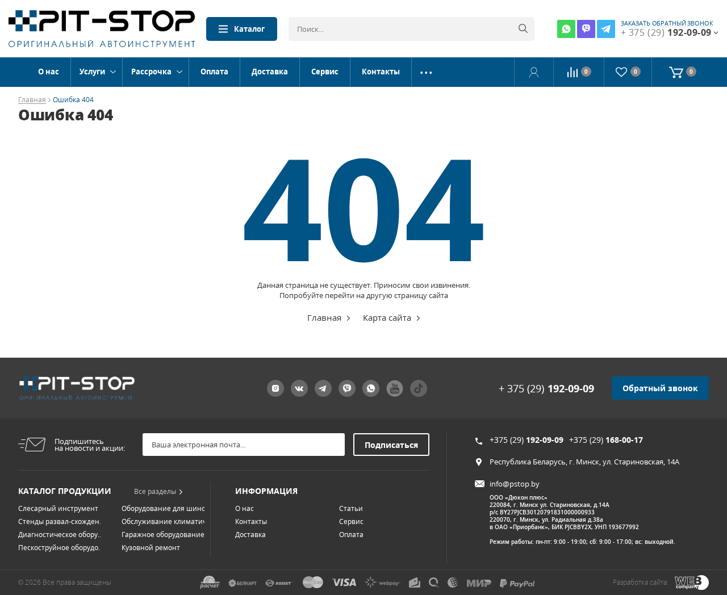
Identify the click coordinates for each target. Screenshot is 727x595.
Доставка (270, 71)
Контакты (381, 71)
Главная (32, 100)
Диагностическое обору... (60, 534)
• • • (426, 72)
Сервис (325, 71)
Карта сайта (387, 317)
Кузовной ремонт (151, 547)
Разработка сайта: (640, 582)
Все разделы (155, 491)
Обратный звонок (660, 388)
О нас (48, 71)
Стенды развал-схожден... (61, 521)
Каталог (249, 29)
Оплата (214, 71)
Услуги (92, 71)
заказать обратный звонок (667, 23)
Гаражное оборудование (163, 534)
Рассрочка (151, 71)
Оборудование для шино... (166, 508)
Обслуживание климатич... (167, 521)
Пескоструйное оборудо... (60, 547)
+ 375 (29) (546, 388)
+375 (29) (526, 439)
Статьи (351, 508)
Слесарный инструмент (58, 508)
